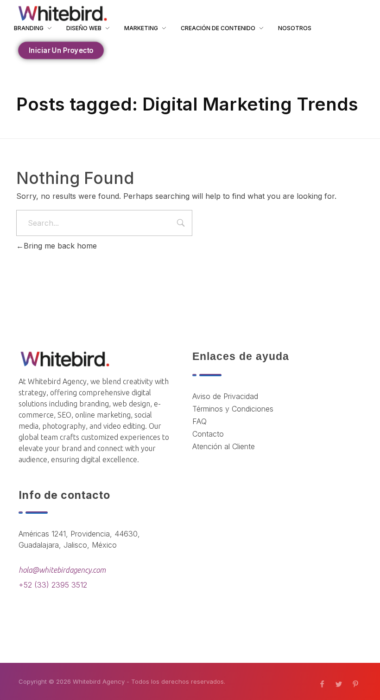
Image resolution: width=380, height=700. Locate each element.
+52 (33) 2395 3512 (53, 584)
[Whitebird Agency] (62, 13)
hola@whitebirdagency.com (62, 570)
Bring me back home (60, 245)
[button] (61, 50)
